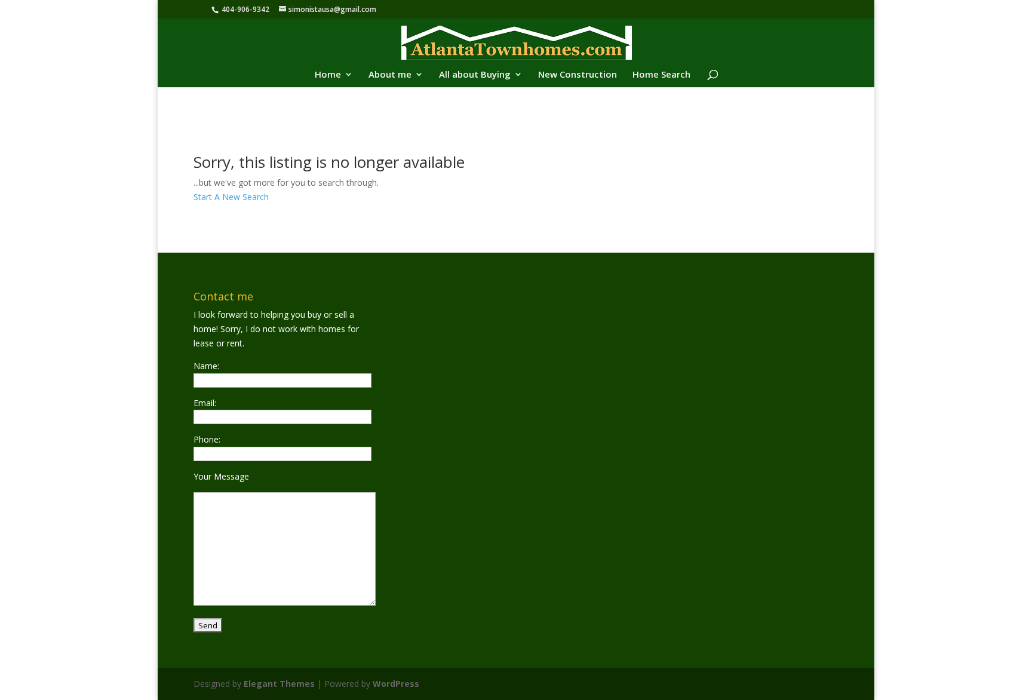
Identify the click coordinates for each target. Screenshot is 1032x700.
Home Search (661, 75)
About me (389, 75)
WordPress (396, 683)
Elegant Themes (279, 683)
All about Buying (475, 75)
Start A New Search (231, 196)
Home (328, 75)
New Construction (577, 75)
